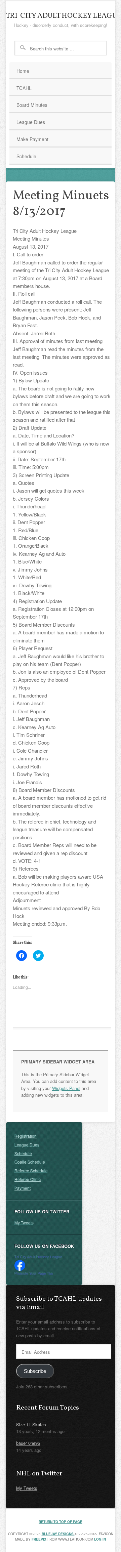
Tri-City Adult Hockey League (38, 1257)
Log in (100, 1539)
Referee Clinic (27, 1179)
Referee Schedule (31, 1170)
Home (22, 71)
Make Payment (32, 139)
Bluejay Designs (58, 1534)
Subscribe (35, 1371)
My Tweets (24, 1222)
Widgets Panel (66, 1088)
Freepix (39, 1539)
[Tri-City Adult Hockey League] (19, 1269)
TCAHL (20, 89)
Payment (22, 1188)
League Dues (30, 122)
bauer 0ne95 (28, 1443)
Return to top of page (60, 1521)
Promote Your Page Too (33, 1273)
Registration (25, 1136)
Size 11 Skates (31, 1424)
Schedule (26, 156)
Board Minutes (31, 104)
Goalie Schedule (29, 1162)
